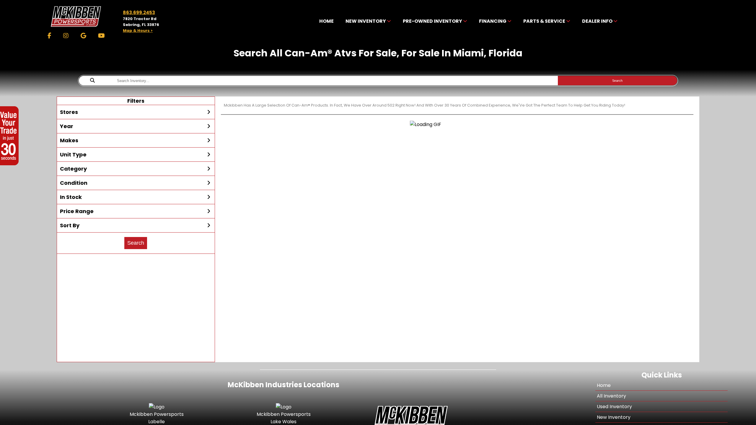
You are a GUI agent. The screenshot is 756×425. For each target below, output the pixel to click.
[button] (136, 112)
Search (617, 80)
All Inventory (611, 396)
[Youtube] (101, 36)
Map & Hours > (138, 30)
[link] (326, 21)
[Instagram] (66, 36)
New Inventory (613, 417)
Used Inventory (614, 406)
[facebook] (49, 36)
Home (604, 385)
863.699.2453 (139, 12)
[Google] (83, 36)
